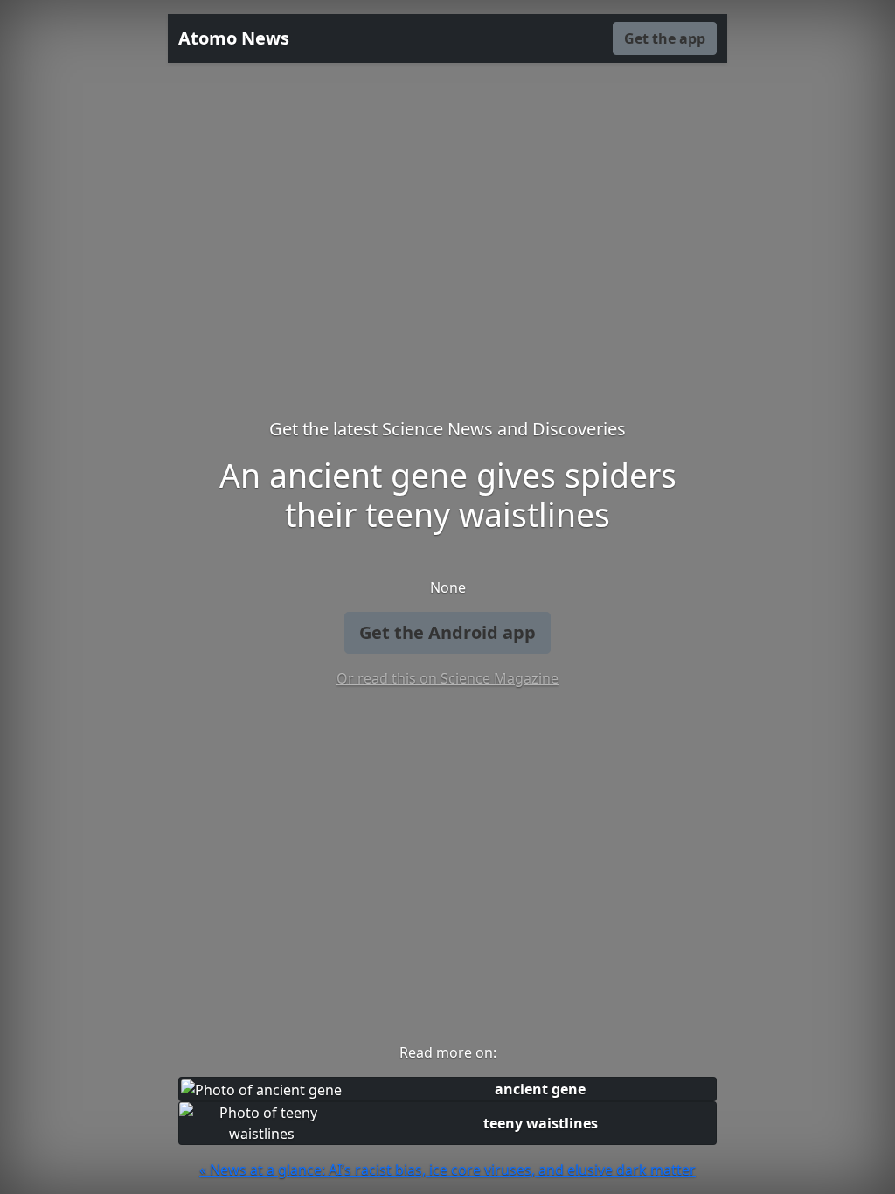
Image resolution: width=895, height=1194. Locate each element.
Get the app (664, 38)
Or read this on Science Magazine (447, 678)
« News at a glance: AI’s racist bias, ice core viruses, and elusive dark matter (447, 1169)
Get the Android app (447, 632)
